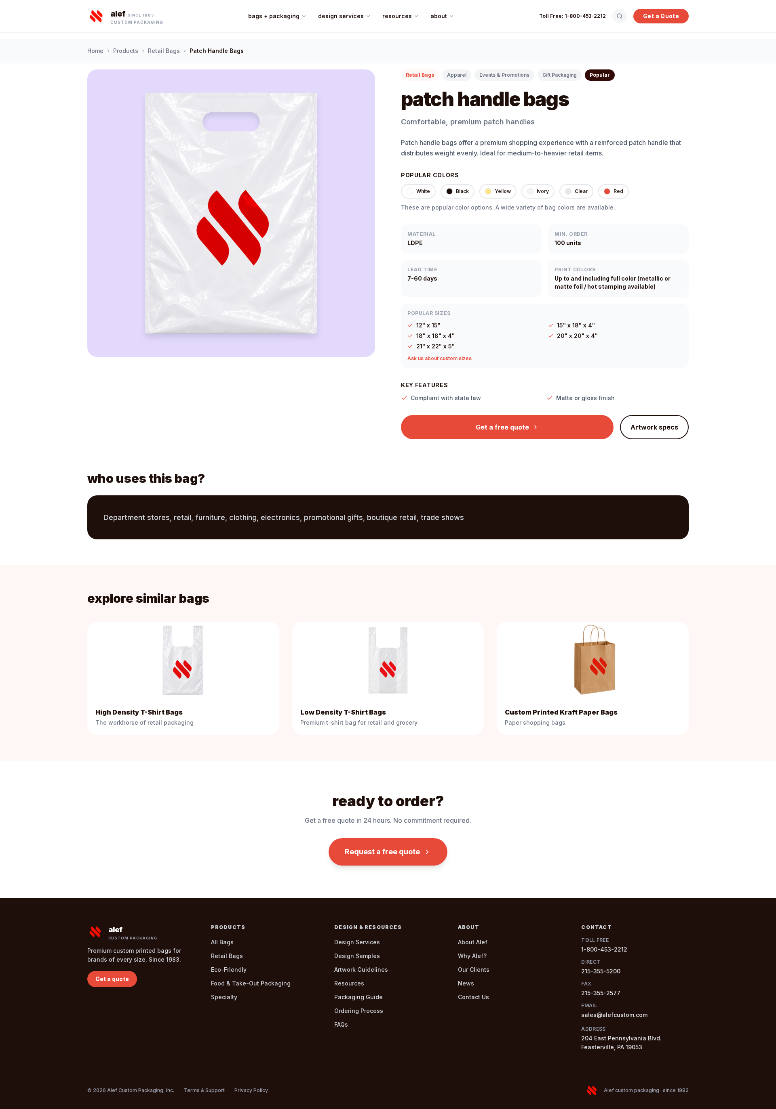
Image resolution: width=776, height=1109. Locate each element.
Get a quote (112, 978)
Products (125, 50)
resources (397, 16)
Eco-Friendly (229, 969)
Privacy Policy (251, 1090)
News (466, 983)
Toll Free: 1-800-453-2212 (572, 16)
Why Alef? (472, 955)
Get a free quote (502, 427)
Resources (349, 983)
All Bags (222, 942)
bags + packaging (273, 16)
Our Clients (473, 969)
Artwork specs (654, 427)
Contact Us (473, 997)
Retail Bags (164, 50)
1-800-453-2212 (604, 949)
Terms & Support (204, 1090)
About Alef (472, 942)
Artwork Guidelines (361, 969)
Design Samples (357, 955)
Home (95, 50)
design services (341, 16)
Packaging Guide (358, 997)
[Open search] (619, 16)
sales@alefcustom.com (614, 1014)
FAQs (341, 1024)
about (438, 16)
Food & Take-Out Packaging (251, 983)
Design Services (357, 942)
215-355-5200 (600, 971)
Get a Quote (661, 16)
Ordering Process (358, 1010)
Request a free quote (382, 851)
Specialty (224, 997)
